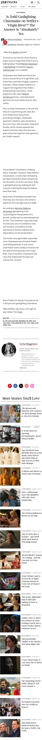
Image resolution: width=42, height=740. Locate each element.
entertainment (21, 12)
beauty (14, 6)
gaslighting (10, 67)
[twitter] (21, 386)
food (22, 6)
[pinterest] (5, 42)
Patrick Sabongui (29, 64)
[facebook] (15, 386)
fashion (4, 6)
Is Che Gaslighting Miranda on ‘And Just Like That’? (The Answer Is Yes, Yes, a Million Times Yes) (20, 323)
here (20, 312)
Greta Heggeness (14, 39)
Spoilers (16, 52)
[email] (32, 386)
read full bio (23, 367)
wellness (32, 6)
